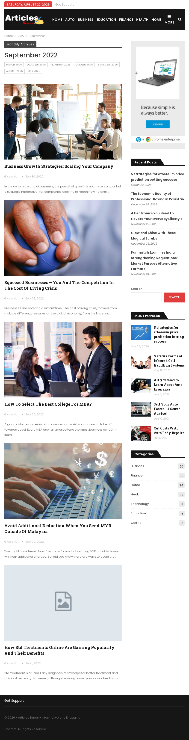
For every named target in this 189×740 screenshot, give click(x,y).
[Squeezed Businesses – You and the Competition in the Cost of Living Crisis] (63, 238)
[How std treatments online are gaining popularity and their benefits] (63, 603)
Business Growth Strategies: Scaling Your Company (58, 166)
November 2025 (61, 64)
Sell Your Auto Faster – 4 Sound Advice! (167, 409)
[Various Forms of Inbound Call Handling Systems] (141, 361)
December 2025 (36, 64)
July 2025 (34, 71)
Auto (70, 19)
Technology (140, 504)
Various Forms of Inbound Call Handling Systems (169, 360)
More (169, 22)
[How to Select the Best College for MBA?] (63, 359)
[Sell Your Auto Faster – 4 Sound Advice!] (141, 409)
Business (85, 19)
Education (106, 19)
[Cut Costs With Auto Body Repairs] (141, 433)
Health (142, 19)
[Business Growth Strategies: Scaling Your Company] (63, 122)
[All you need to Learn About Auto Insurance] (141, 385)
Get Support (64, 4)
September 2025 (108, 64)
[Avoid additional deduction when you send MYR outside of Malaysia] (63, 481)
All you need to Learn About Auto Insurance (168, 384)
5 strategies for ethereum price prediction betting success (169, 334)
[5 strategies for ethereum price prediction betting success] (141, 332)
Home (57, 19)
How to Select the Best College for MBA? (48, 404)
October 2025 (84, 64)
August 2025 (14, 71)
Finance (126, 19)
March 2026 (14, 64)
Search (136, 289)
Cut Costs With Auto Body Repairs (169, 430)
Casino (136, 523)
